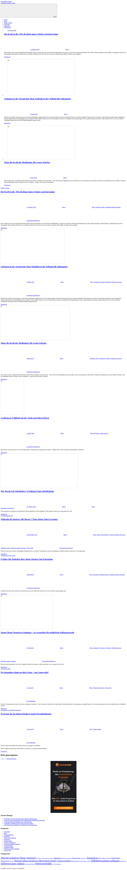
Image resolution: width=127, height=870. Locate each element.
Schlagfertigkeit (8, 845)
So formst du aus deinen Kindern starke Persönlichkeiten (26, 714)
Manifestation (115, 858)
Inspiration (102, 358)
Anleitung (31, 858)
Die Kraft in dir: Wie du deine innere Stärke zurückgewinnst (31, 34)
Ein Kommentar (31, 701)
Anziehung (38, 858)
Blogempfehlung (8, 835)
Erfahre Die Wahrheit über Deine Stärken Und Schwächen (27, 559)
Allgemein (92, 358)
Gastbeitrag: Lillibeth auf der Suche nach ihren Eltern (25, 418)
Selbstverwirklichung (30, 864)
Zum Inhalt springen (6, 1)
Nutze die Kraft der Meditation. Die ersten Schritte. (27, 162)
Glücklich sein (84, 858)
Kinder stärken (8, 23)
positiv (53, 860)
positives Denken (64, 861)
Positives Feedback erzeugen (114, 282)
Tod (52, 864)
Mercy (67, 49)
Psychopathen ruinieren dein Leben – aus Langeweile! (25, 672)
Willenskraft (58, 864)
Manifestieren (5, 861)
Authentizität (44, 858)
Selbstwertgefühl (43, 863)
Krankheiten (108, 858)
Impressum (7, 26)
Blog (5, 21)
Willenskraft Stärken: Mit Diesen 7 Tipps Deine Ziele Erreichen (29, 519)
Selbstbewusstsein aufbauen (113, 207)
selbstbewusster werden (85, 861)
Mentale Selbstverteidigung (26, 861)
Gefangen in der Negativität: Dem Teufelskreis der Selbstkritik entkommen (37, 99)
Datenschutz (7, 27)
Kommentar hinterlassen (33, 220)
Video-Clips (30, 548)
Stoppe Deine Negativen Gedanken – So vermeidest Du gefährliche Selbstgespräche (37, 632)
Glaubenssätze (76, 858)
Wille (55, 864)
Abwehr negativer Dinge (13, 857)
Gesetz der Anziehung (66, 858)
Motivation (44, 860)
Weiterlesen (7, 57)
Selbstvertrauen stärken (12, 863)
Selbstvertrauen (123, 861)
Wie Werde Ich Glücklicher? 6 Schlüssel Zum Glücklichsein (27, 491)
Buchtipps (96, 433)
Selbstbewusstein (100, 207)
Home (6, 19)
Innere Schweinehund (103, 534)
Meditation (12, 861)
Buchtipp (57, 858)
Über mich (7, 24)
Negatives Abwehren (99, 282)
